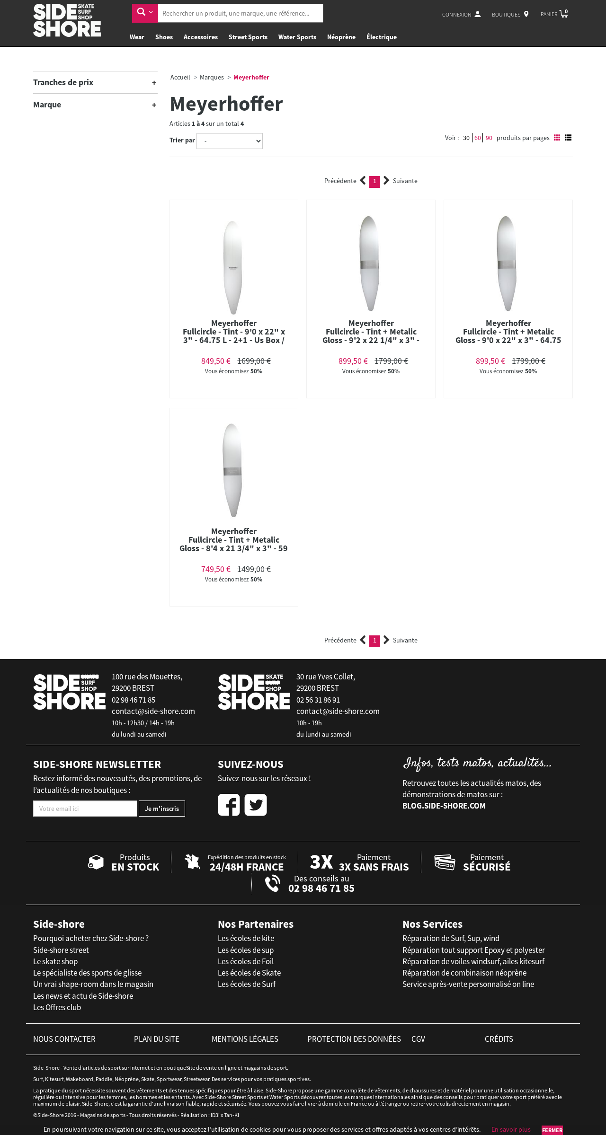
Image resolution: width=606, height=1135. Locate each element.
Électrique (381, 37)
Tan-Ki (231, 1114)
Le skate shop (55, 961)
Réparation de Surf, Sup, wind (450, 938)
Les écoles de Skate (249, 973)
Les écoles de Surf (247, 984)
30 (466, 137)
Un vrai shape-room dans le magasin (93, 984)
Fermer (552, 1130)
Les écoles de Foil (246, 961)
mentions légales (245, 1039)
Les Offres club (57, 1007)
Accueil (180, 77)
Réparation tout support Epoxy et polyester (473, 950)
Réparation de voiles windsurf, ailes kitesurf (473, 961)
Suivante (405, 180)
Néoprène (341, 37)
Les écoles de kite (246, 938)
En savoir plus (511, 1129)
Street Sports (248, 37)
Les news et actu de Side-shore (83, 996)
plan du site (156, 1039)
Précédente (340, 180)
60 (477, 137)
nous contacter (64, 1039)
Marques (212, 77)
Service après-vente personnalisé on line (468, 984)
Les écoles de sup (246, 950)
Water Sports (297, 37)
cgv (418, 1039)
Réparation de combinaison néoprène (464, 973)
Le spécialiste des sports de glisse (87, 973)
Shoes (164, 37)
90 (489, 137)
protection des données (354, 1039)
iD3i (215, 1114)
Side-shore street (61, 950)
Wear (137, 37)
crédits (499, 1039)
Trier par (182, 140)
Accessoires (201, 37)
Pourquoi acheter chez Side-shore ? (91, 938)
